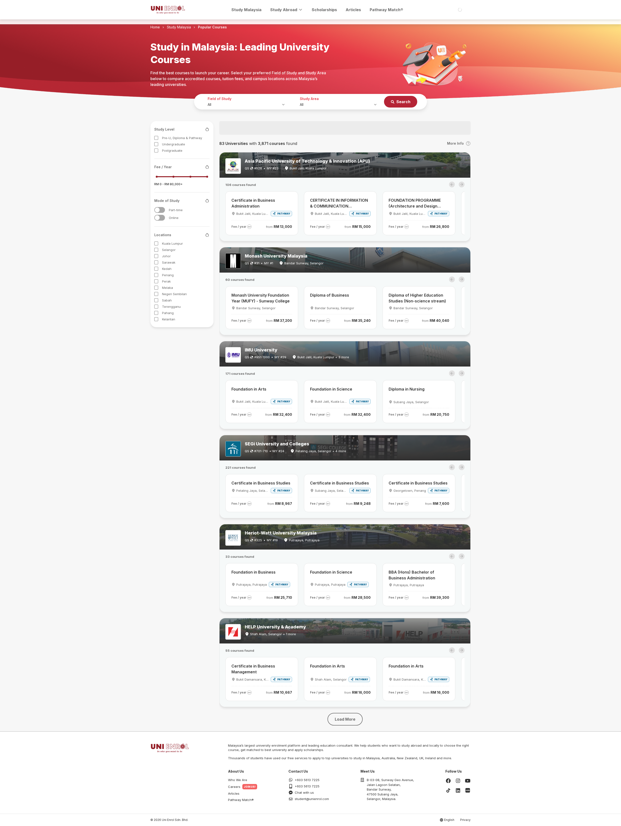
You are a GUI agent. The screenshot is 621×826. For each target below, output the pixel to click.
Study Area (309, 99)
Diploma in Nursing (407, 389)
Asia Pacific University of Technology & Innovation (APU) (307, 161)
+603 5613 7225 (307, 780)
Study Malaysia (246, 9)
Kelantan (168, 319)
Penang (168, 275)
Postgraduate (172, 150)
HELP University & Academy (275, 626)
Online (174, 218)
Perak (166, 281)
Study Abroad (283, 9)
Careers (234, 787)
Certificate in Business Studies (260, 483)
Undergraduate (173, 144)
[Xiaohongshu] (468, 790)
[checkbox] (156, 138)
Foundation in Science (331, 389)
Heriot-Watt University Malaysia (281, 532)
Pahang (168, 313)
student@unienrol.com (312, 799)
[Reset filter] (207, 129)
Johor (166, 256)
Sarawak (168, 262)
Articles (353, 9)
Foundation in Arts (248, 389)
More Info (455, 143)
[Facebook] (448, 781)
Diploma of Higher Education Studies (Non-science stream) (417, 298)
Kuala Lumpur (172, 243)
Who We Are (237, 780)
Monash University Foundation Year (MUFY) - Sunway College (260, 298)
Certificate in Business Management (253, 669)
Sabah (167, 300)
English (449, 820)
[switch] (159, 210)
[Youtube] (468, 781)
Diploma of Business (329, 295)
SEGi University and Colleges (277, 443)
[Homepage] (167, 9)
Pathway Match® (386, 9)
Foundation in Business (253, 572)
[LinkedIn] (458, 790)
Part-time (176, 210)
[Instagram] (458, 781)
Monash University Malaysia (276, 256)
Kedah (167, 269)
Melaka (167, 288)
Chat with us (304, 792)
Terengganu (171, 307)
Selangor (169, 250)
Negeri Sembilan (174, 294)
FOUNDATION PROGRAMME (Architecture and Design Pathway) (415, 203)
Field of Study (219, 99)
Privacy (465, 820)
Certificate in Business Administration (253, 203)
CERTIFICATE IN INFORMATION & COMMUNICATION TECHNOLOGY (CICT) (339, 203)
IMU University (261, 349)
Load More (345, 719)
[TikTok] (448, 790)
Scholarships (324, 9)
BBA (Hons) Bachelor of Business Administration (412, 575)
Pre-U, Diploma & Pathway (182, 138)
